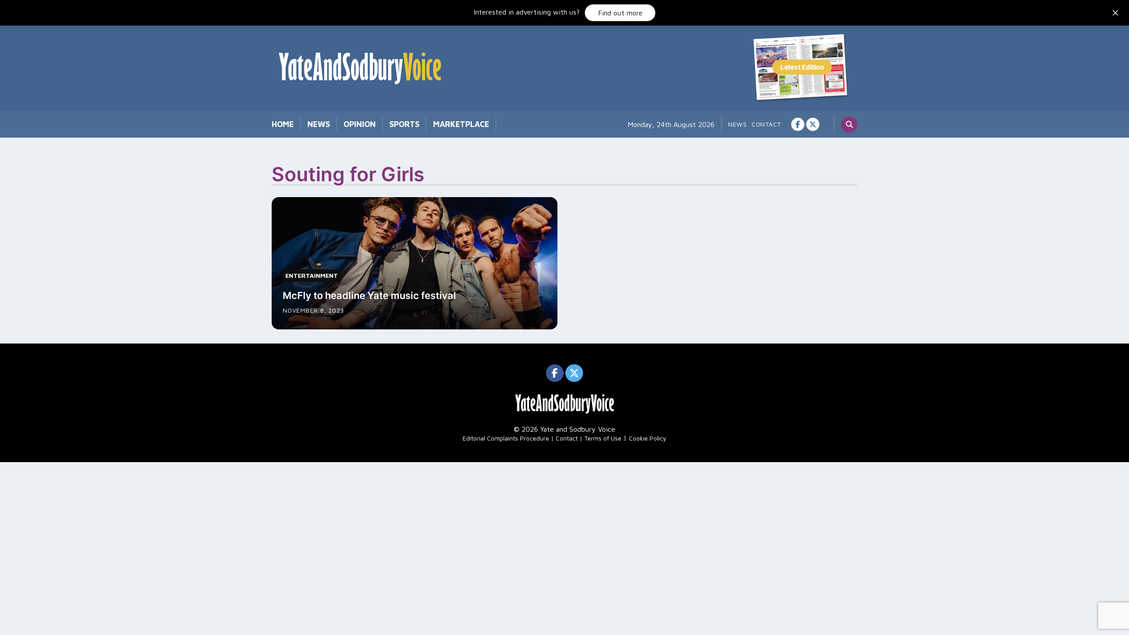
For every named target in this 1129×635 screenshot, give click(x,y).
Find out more (620, 13)
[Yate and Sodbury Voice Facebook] (797, 124)
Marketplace (461, 124)
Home (283, 124)
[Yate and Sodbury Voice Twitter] (812, 124)
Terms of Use (602, 438)
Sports (404, 124)
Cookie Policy (647, 438)
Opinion (360, 124)
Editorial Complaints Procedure (506, 438)
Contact (766, 124)
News (318, 124)
